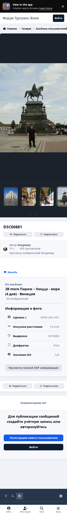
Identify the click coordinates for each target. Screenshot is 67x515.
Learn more (7, 6)
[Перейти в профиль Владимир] (5, 249)
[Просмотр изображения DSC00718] (11, 196)
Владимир (24, 245)
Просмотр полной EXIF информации (33, 368)
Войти (33, 447)
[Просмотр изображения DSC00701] (47, 196)
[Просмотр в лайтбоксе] (33, 107)
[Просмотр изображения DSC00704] (29, 196)
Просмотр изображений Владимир (31, 253)
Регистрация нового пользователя (34, 438)
